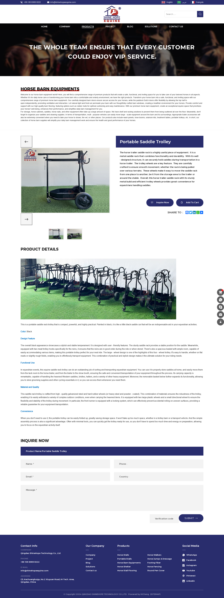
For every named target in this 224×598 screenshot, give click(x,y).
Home (44, 26)
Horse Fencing (154, 566)
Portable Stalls (124, 558)
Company (64, 26)
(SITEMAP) (155, 594)
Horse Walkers (154, 554)
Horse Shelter (124, 566)
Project (111, 26)
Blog (130, 26)
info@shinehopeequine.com (63, 2)
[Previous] (26, 142)
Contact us (176, 26)
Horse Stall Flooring (127, 570)
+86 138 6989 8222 (32, 2)
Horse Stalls (123, 554)
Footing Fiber (154, 562)
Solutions (151, 26)
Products (88, 26)
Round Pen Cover (155, 570)
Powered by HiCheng (138, 594)
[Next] (26, 219)
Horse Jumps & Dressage (159, 558)
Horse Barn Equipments (129, 562)
